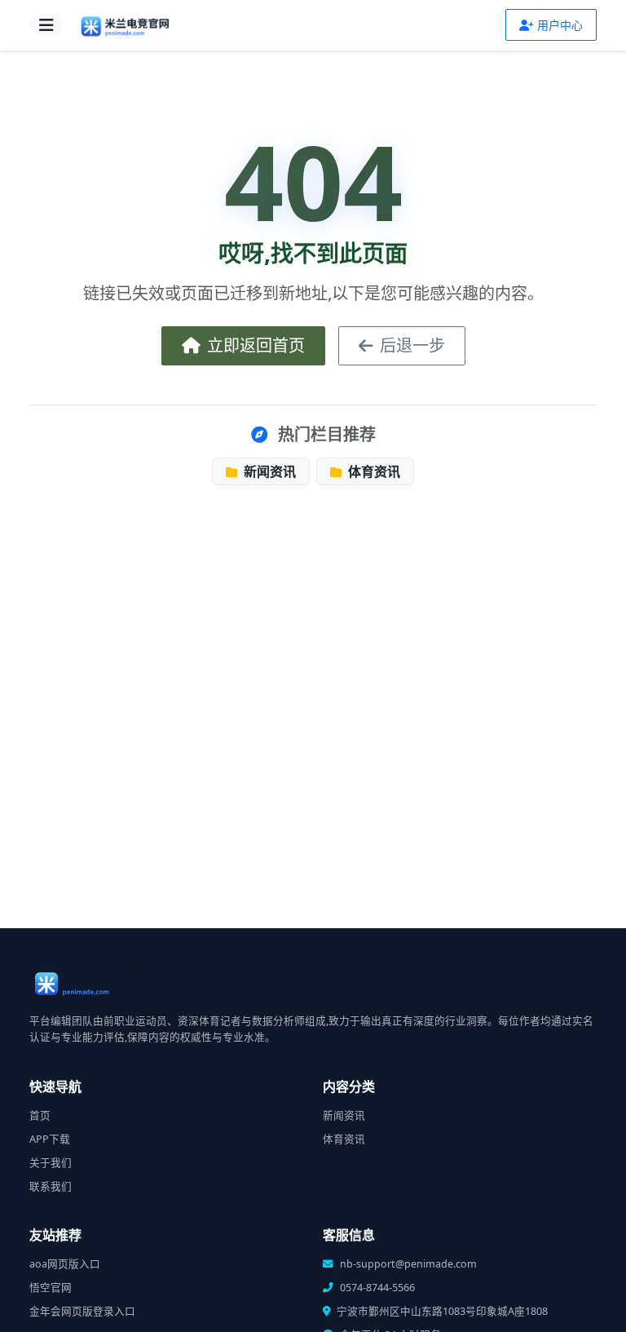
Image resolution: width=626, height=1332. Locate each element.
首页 (40, 1115)
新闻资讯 (268, 471)
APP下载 (49, 1139)
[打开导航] (46, 25)
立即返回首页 (256, 345)
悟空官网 (50, 1287)
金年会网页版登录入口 (82, 1311)
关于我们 (50, 1163)
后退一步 (412, 345)
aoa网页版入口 (64, 1264)
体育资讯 (372, 471)
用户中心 (560, 25)
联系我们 (50, 1186)
